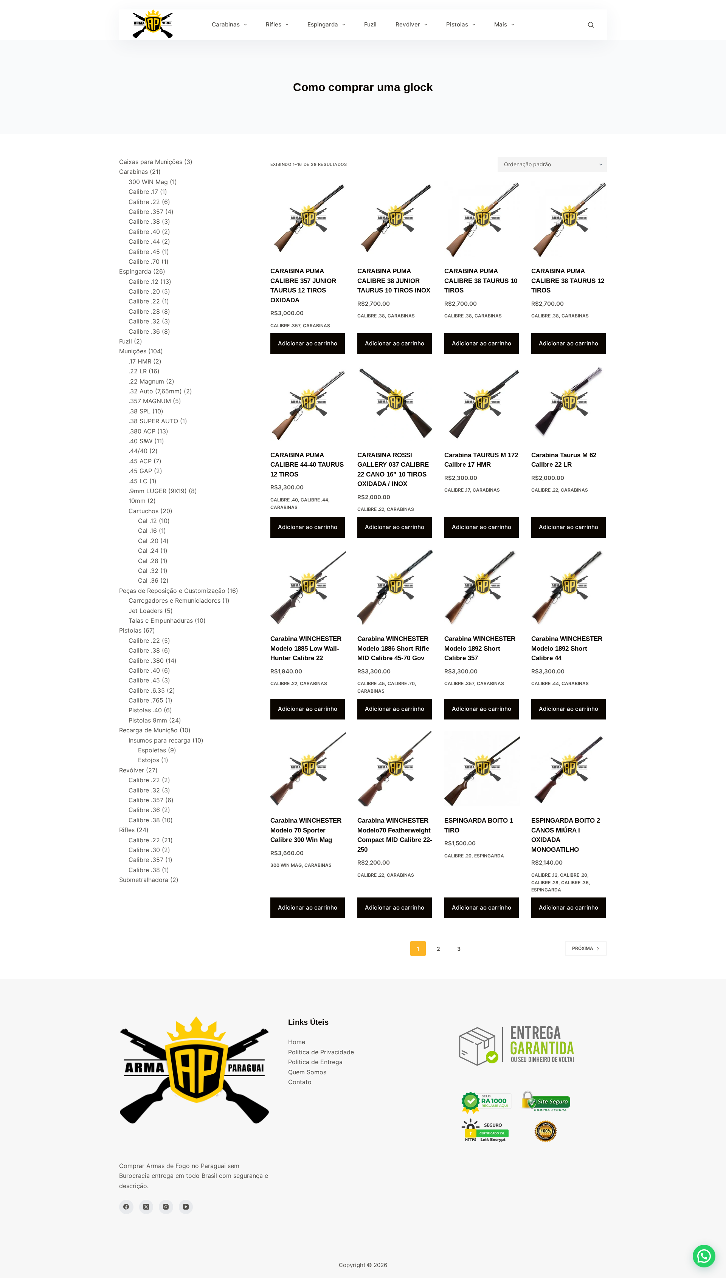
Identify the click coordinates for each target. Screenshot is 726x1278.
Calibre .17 (457, 490)
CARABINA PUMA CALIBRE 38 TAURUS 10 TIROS (480, 281)
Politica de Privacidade (321, 1052)
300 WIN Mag (286, 865)
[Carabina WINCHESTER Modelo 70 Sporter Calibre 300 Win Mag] (308, 768)
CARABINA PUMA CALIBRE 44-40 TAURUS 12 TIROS (307, 465)
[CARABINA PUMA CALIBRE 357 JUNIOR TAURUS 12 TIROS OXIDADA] (308, 219)
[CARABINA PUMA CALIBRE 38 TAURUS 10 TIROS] (482, 219)
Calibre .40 (284, 500)
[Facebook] (126, 1207)
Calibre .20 (458, 856)
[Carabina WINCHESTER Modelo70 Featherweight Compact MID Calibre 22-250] (395, 768)
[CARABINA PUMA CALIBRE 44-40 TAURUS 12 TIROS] (308, 403)
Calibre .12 (544, 875)
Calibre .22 (370, 509)
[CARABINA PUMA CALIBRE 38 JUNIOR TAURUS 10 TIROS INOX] (395, 219)
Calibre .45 (371, 683)
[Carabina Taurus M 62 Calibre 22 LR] (569, 403)
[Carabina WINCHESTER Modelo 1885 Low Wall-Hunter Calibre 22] (308, 587)
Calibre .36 (575, 882)
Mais (500, 24)
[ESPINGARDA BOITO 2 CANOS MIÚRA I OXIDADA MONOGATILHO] (569, 768)
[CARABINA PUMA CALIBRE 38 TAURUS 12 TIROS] (569, 219)
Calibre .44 (314, 500)
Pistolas (457, 24)
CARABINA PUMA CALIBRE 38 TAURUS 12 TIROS (567, 281)
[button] (704, 1256)
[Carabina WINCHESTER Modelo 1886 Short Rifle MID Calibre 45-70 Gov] (395, 587)
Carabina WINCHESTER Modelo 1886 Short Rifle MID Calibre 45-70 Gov (393, 648)
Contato (300, 1082)
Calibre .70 (401, 683)
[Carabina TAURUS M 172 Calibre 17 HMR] (482, 403)
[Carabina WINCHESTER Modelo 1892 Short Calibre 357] (482, 587)
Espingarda (322, 24)
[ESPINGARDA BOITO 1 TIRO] (482, 768)
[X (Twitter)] (146, 1207)
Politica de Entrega (315, 1062)
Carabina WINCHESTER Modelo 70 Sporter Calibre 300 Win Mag (305, 830)
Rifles (273, 24)
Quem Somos (307, 1072)
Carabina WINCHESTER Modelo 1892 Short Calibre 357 (479, 648)
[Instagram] (166, 1207)
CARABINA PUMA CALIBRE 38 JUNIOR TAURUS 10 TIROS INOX (393, 281)
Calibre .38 (371, 316)
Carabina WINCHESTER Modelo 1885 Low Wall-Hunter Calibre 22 (305, 648)
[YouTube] (186, 1207)
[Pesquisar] (591, 25)
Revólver (408, 24)
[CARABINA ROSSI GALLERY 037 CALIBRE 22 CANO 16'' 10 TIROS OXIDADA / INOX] (395, 403)
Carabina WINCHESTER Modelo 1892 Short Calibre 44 (566, 648)
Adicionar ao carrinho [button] (307, 343)
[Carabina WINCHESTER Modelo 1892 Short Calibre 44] (569, 587)
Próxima (582, 948)
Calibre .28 (544, 882)
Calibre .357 (285, 325)
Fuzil (370, 24)
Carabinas (226, 24)
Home (296, 1042)
